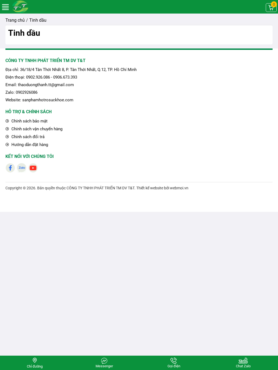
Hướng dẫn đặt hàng (29, 144)
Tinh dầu (24, 33)
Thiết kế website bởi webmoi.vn (162, 188)
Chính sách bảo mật (29, 121)
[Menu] (5, 9)
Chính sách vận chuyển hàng (36, 128)
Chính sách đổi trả (27, 136)
